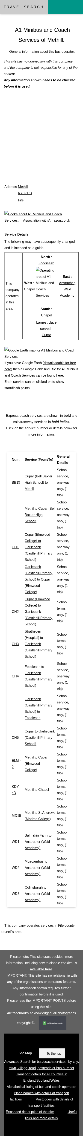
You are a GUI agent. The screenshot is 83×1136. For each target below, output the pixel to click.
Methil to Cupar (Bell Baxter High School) (40, 514)
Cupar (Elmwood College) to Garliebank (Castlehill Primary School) (38, 546)
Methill (23, 187)
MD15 (16, 816)
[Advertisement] (41, 141)
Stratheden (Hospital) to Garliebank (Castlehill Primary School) (38, 643)
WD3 (15, 894)
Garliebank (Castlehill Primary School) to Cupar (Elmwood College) (38, 579)
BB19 (16, 482)
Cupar (46, 335)
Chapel (29, 289)
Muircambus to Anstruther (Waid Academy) (37, 867)
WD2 (15, 868)
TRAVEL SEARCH (24, 7)
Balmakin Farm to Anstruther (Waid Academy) (38, 841)
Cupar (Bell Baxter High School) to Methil (38, 482)
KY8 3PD (25, 193)
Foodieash (46, 263)
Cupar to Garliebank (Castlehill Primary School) (40, 737)
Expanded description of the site (30, 1112)
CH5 (15, 737)
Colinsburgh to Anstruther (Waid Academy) (37, 893)
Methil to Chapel (37, 789)
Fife (21, 200)
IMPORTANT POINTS (49, 1000)
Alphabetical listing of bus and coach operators (41, 1087)
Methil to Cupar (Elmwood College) (36, 763)
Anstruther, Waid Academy (67, 289)
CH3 (15, 644)
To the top (54, 1053)
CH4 (15, 676)
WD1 (15, 842)
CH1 (15, 547)
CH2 (15, 612)
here (59, 375)
